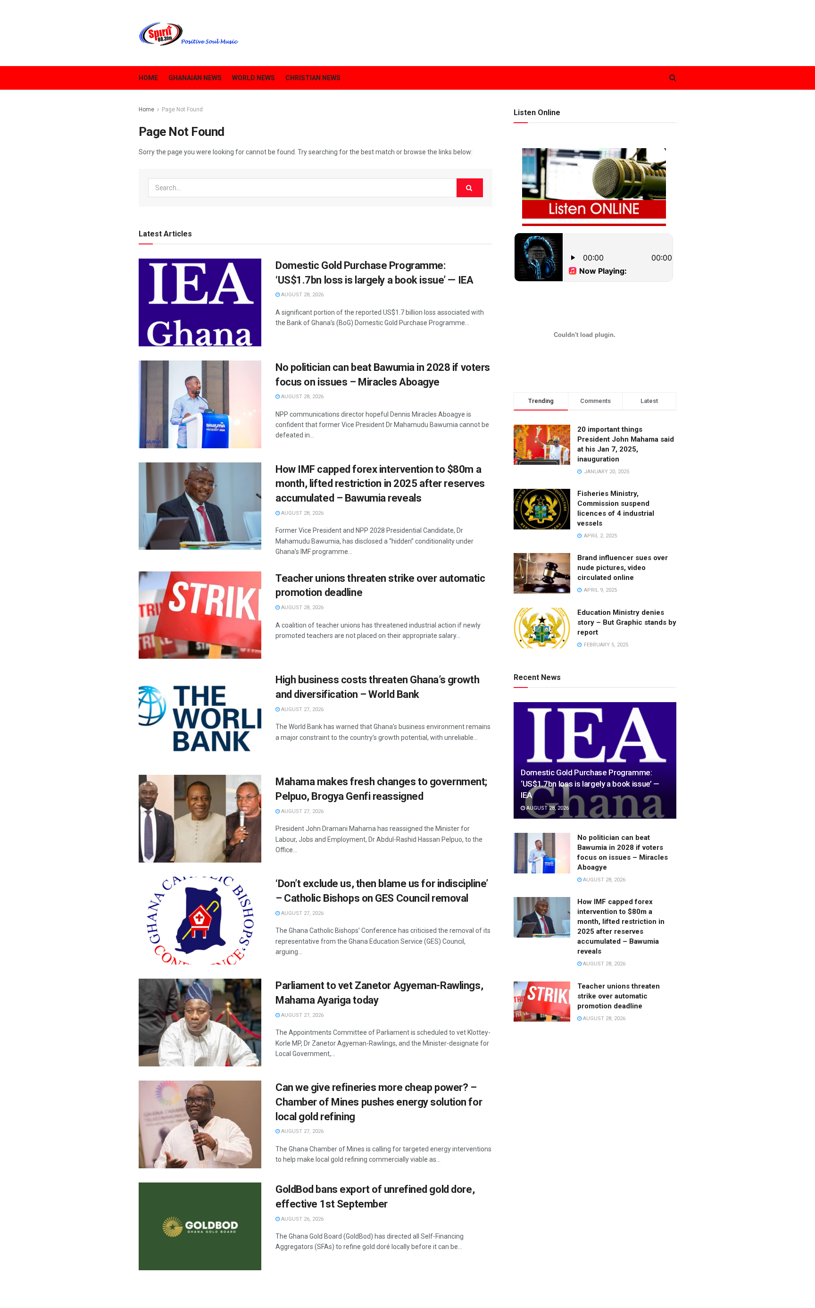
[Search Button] (470, 187)
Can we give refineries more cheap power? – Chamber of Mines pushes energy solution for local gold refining (378, 1102)
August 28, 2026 (302, 295)
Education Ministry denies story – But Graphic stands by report (626, 622)
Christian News (313, 78)
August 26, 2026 (302, 1219)
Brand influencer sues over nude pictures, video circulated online (622, 567)
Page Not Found (182, 109)
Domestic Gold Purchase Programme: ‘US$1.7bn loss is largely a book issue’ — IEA (590, 784)
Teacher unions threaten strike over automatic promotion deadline (618, 996)
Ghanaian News (195, 78)
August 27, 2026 (302, 709)
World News (253, 78)
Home (148, 78)
